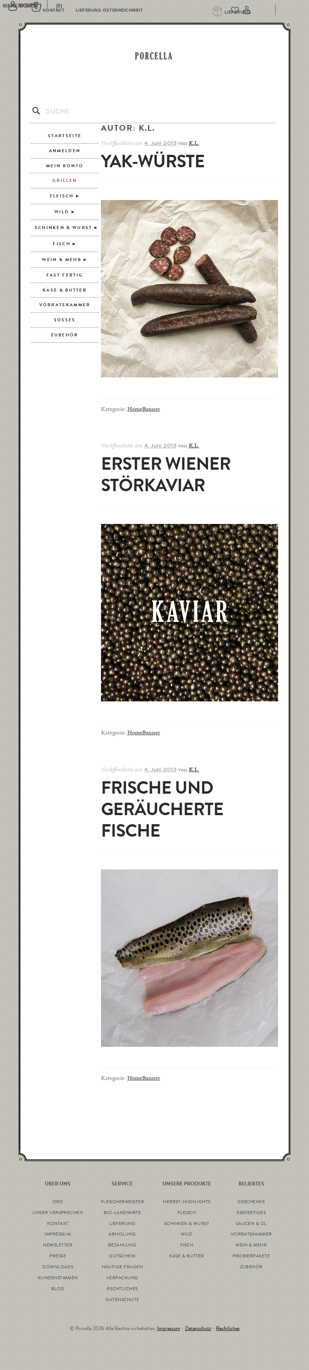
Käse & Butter (65, 290)
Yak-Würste (153, 161)
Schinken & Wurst (63, 227)
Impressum (168, 1328)
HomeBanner (143, 409)
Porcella (154, 56)
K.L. (194, 143)
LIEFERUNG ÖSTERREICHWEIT (109, 10)
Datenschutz (198, 1328)
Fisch (61, 243)
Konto (262, 10)
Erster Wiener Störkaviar (166, 474)
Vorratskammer (64, 304)
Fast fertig (64, 275)
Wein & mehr (61, 259)
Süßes (65, 319)
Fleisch (62, 195)
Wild (61, 211)
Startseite (64, 135)
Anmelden (65, 150)
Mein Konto (64, 165)
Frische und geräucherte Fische (162, 809)
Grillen (64, 180)
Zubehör (64, 334)
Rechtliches (228, 1328)
